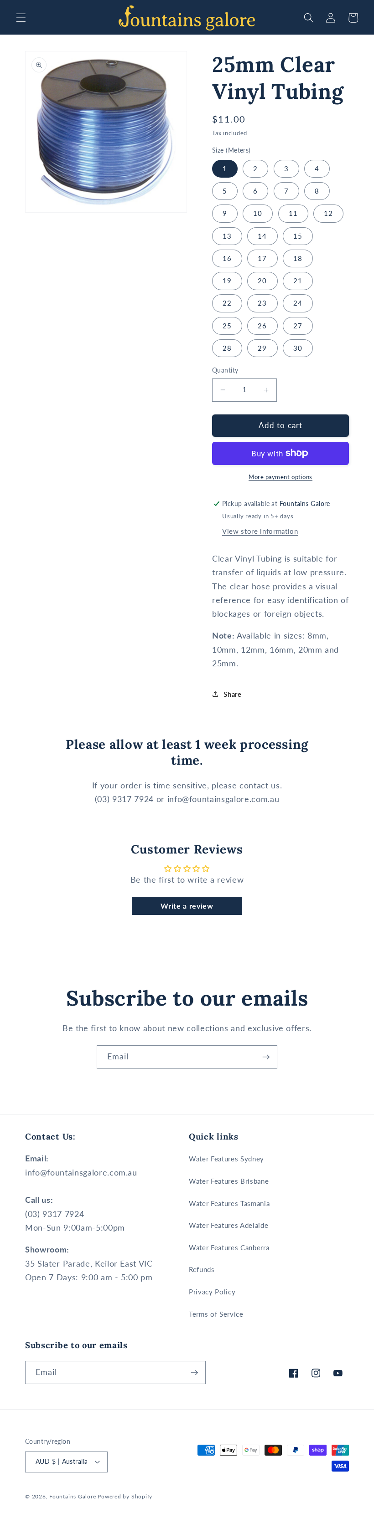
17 (262, 258)
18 (297, 258)
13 (227, 236)
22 (227, 303)
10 (257, 213)
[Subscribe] (266, 1057)
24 (297, 303)
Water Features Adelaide (228, 1225)
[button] (21, 18)
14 (262, 236)
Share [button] (232, 694)
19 (227, 280)
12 (328, 213)
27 (297, 326)
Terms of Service (216, 1314)
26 (262, 326)
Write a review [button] (187, 905)
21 (297, 280)
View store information (260, 531)
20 (262, 280)
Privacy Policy (212, 1292)
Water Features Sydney (226, 1159)
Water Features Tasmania (229, 1203)
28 (227, 348)
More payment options (280, 476)
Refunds (202, 1269)
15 (297, 236)
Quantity (225, 370)
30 (297, 348)
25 (227, 326)
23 (262, 303)
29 (262, 348)
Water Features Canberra (229, 1247)
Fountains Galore (72, 1496)
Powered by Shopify (125, 1496)
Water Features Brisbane (229, 1181)
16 (227, 258)
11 (293, 213)
